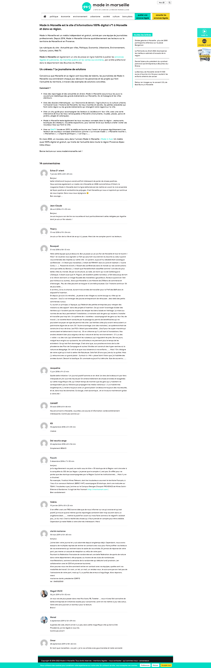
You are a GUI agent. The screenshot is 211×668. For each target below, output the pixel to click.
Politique (54, 16)
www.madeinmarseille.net (69, 151)
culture (116, 16)
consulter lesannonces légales (161, 16)
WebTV (53, 129)
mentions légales (100, 660)
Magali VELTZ (56, 591)
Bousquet (54, 246)
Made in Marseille (67, 660)
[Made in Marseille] (105, 6)
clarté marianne (57, 531)
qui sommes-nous (130, 660)
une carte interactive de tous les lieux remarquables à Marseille (83, 112)
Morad (53, 617)
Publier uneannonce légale (142, 16)
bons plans (127, 16)
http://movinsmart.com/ (98, 489)
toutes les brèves (142, 34)
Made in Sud (107, 138)
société (106, 16)
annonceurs (144, 660)
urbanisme (95, 16)
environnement (80, 16)
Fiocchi (53, 457)
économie (65, 16)
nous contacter (115, 660)
